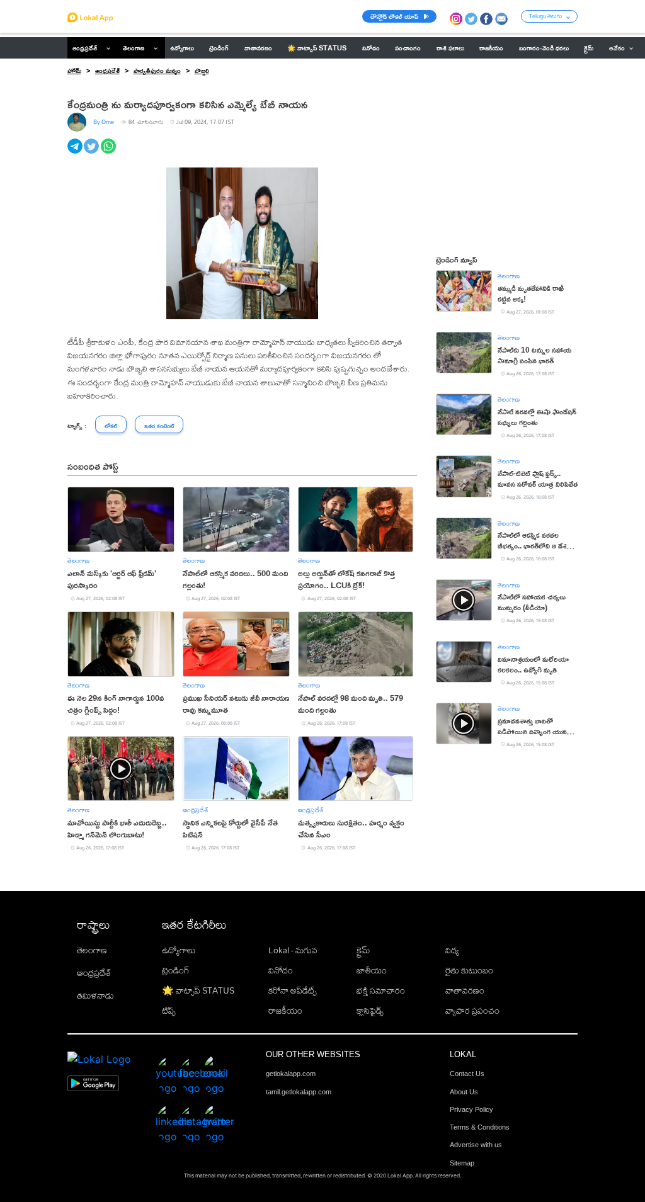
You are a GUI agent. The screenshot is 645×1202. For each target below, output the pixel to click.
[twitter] (92, 153)
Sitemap (462, 1163)
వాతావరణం (464, 990)
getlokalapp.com (291, 1073)
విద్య (452, 950)
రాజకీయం (285, 1010)
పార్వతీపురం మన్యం (157, 70)
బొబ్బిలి (202, 70)
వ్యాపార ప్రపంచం (472, 1010)
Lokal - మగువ (292, 950)
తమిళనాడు (95, 995)
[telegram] (75, 153)
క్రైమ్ (363, 950)
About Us (464, 1092)
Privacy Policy (471, 1109)
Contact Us (467, 1073)
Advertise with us (476, 1144)
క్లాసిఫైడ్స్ (370, 1010)
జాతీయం (372, 970)
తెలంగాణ (133, 48)
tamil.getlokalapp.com (298, 1092)
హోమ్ (74, 70)
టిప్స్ (169, 1010)
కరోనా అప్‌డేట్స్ (292, 990)
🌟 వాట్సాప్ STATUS (198, 990)
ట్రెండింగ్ (176, 970)
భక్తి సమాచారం (381, 990)
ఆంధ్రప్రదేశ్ (84, 48)
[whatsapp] (109, 153)
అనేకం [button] (617, 48)
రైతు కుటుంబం (469, 970)
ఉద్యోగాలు (178, 950)
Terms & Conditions (480, 1127)
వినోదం (280, 970)
